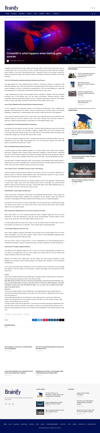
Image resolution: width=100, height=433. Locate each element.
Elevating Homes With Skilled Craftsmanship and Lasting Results (85, 402)
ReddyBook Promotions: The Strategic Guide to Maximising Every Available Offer (49, 372)
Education (22, 13)
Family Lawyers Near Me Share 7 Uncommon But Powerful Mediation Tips (86, 75)
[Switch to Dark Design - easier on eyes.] (94, 13)
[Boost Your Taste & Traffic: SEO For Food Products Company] (72, 412)
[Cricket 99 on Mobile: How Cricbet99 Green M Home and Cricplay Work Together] (19, 361)
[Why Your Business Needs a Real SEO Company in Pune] (81, 170)
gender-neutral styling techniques (83, 393)
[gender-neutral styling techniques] (72, 395)
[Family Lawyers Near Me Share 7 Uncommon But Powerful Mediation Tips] (72, 75)
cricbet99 (7, 68)
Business (14, 13)
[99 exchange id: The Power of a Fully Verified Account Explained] (19, 337)
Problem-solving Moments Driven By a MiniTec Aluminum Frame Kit (86, 93)
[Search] (92, 13)
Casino (9, 49)
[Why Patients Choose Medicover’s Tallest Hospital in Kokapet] (72, 84)
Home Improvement (52, 424)
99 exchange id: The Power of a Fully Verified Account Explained (18, 347)
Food (35, 13)
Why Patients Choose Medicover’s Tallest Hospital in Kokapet (86, 84)
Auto (10, 424)
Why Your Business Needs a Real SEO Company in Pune (83, 180)
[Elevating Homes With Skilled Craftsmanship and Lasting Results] (72, 403)
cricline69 (41, 94)
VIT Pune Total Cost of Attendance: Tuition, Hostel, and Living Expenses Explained (83, 132)
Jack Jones (13, 60)
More (48, 13)
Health (43, 424)
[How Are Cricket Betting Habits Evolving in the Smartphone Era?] (50, 337)
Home (7, 13)
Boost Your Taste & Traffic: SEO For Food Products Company (85, 410)
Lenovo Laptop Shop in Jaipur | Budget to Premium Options (83, 157)
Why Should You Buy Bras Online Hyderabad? (85, 101)
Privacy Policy (91, 424)
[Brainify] (12, 8)
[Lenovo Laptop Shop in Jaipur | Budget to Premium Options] (81, 146)
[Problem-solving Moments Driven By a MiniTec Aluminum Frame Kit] (72, 93)
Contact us (56, 13)
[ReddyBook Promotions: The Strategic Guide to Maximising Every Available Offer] (50, 361)
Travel (75, 424)
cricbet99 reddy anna (21, 160)
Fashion (29, 13)
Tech (69, 424)
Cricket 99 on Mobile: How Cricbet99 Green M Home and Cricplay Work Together (19, 372)
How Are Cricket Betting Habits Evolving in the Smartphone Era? (50, 347)
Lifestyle (41, 13)
